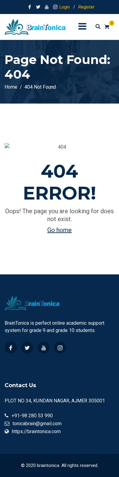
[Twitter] (27, 347)
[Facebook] (11, 347)
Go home (59, 230)
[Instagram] (60, 347)
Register (86, 7)
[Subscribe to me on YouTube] (47, 7)
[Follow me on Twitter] (38, 7)
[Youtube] (44, 347)
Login (65, 7)
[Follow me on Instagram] (55, 7)
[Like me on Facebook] (29, 7)
